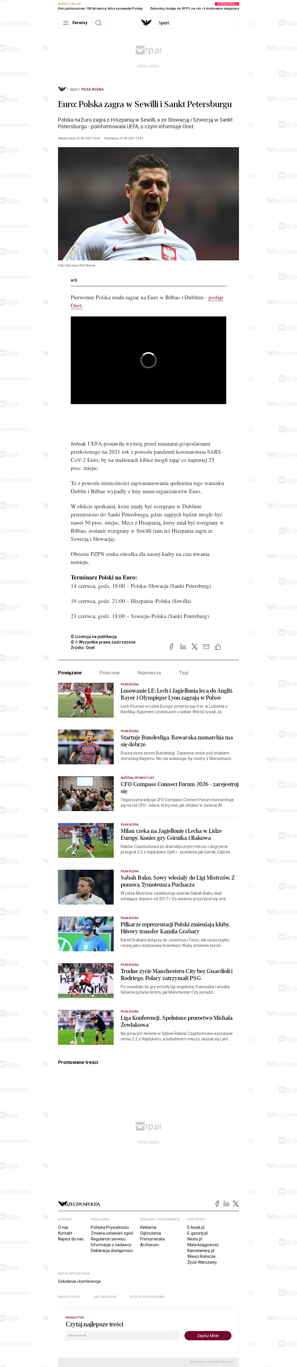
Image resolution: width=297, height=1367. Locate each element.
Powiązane (70, 673)
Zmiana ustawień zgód (112, 1233)
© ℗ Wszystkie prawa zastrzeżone (103, 642)
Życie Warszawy (202, 1262)
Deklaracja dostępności (112, 1250)
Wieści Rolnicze (201, 1256)
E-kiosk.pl (195, 1227)
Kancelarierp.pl (200, 1250)
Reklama (148, 1227)
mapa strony (69, 1297)
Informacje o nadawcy (111, 1244)
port (163, 23)
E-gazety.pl (197, 1233)
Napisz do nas (71, 1239)
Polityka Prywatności (110, 1227)
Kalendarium (105, 1297)
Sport (74, 89)
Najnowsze (149, 673)
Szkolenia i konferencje (79, 1281)
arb (74, 280)
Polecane (109, 673)
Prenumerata (152, 1239)
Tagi (183, 673)
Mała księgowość (203, 1244)
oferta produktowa (147, 1297)
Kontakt (65, 1233)
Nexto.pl (194, 1239)
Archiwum (149, 1244)
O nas (63, 1227)
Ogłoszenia (150, 1233)
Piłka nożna (92, 89)
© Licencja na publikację (94, 636)
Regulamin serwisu (108, 1239)
